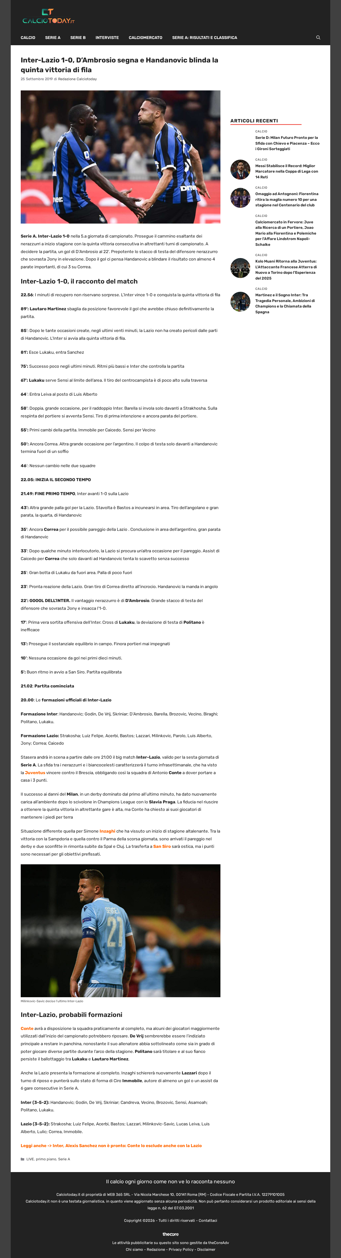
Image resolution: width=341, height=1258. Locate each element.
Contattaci (208, 1220)
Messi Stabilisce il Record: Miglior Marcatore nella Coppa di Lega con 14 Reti (286, 171)
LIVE (30, 1159)
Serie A (52, 37)
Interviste (107, 37)
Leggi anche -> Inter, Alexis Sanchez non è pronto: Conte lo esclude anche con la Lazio (111, 1145)
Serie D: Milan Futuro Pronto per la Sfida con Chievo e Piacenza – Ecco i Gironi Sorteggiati (287, 143)
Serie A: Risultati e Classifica (204, 37)
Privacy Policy (181, 1249)
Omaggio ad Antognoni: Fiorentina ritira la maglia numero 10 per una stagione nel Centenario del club (287, 199)
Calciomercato (145, 37)
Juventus (35, 772)
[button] (318, 37)
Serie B (78, 37)
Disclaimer (206, 1249)
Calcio (28, 37)
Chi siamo (134, 1249)
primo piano (46, 1159)
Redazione (156, 1249)
